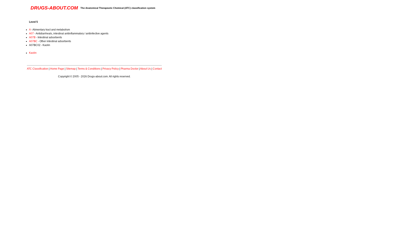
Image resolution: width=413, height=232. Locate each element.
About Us (145, 68)
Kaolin (33, 52)
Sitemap (71, 68)
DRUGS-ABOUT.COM (54, 8)
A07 (31, 33)
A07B (32, 37)
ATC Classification (37, 68)
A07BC (33, 41)
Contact (157, 68)
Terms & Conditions (89, 68)
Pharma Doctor (129, 68)
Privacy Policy (110, 68)
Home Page (57, 68)
